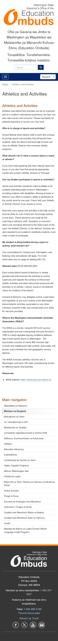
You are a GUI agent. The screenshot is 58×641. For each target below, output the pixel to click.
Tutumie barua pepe (29, 613)
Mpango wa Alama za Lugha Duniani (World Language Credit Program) (25, 530)
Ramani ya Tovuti (29, 618)
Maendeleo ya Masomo (15, 405)
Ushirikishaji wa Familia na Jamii (19, 460)
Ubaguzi (8, 443)
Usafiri (7, 523)
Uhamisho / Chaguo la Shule (18, 506)
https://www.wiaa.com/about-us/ (36, 379)
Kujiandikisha (10, 454)
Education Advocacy (14, 449)
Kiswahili (46, 76)
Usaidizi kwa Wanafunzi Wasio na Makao (24, 512)
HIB (43, 259)
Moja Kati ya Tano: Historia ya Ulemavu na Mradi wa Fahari (29, 483)
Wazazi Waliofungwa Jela (16, 470)
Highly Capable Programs (16, 465)
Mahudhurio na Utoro (14, 416)
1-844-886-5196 (32, 609)
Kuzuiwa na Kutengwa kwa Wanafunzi (22, 501)
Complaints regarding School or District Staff (25, 432)
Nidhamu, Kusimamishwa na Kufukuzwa (23, 438)
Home (5, 84)
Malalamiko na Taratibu (15, 427)
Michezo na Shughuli (15, 411)
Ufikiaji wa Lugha (12, 476)
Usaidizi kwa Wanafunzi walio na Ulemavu (24, 517)
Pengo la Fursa (11, 495)
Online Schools (11, 490)
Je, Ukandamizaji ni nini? (16, 421)
